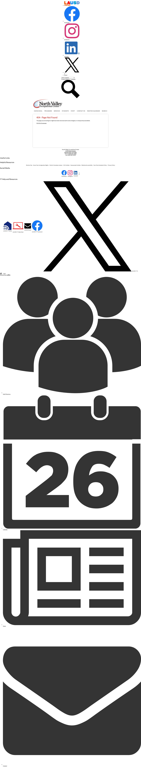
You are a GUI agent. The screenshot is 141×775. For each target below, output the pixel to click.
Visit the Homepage (41, 123)
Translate (73, 79)
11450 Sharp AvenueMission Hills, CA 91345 (70, 151)
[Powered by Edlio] (5, 275)
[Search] (70, 97)
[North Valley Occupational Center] (48, 103)
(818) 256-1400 (72, 153)
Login (3, 273)
